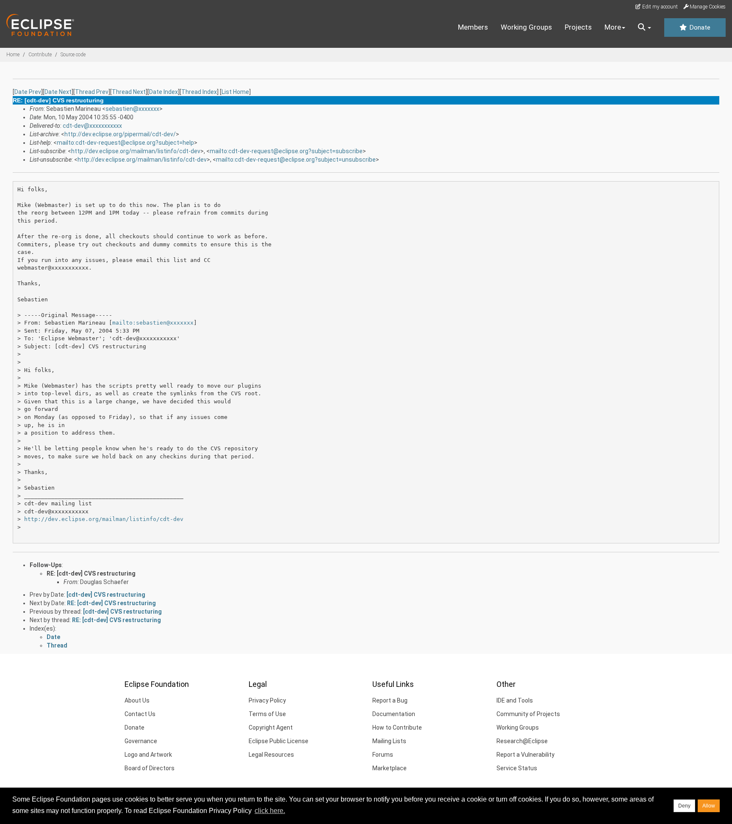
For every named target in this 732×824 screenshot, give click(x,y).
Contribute (40, 55)
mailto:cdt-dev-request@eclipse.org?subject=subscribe (286, 151)
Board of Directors (150, 768)
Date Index (163, 91)
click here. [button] (270, 810)
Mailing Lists (389, 741)
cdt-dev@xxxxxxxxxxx (92, 125)
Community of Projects (528, 714)
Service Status (516, 768)
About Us (137, 700)
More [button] (612, 27)
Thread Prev (91, 91)
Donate (699, 27)
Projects (578, 27)
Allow (708, 806)
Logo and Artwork (148, 754)
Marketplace (389, 768)
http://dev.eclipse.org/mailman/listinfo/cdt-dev (135, 151)
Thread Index (199, 91)
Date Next (58, 91)
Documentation (393, 714)
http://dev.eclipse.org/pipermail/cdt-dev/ (120, 134)
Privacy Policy (267, 700)
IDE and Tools (514, 700)
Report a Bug (390, 700)
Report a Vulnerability (525, 754)
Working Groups (526, 27)
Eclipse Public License (278, 741)
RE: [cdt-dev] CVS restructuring (91, 573)
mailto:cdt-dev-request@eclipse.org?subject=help (125, 142)
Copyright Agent (271, 727)
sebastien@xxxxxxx (132, 108)
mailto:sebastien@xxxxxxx (153, 323)
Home (12, 55)
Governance (141, 741)
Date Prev (27, 91)
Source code (73, 55)
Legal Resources (271, 754)
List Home (235, 91)
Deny (684, 806)
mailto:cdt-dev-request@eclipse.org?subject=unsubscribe (296, 159)
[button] (644, 27)
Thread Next (129, 91)
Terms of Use (267, 714)
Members (473, 27)
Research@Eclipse (522, 741)
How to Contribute (397, 727)
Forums (382, 754)
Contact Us (140, 714)
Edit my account (659, 7)
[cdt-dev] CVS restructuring (106, 594)
